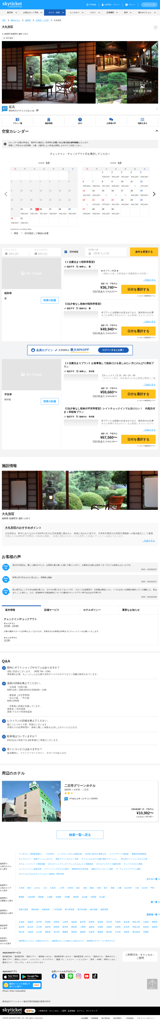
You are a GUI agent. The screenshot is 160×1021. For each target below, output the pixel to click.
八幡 (119, 888)
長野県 (155, 922)
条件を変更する (144, 251)
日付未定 (74, 251)
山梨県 (146, 922)
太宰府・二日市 (42, 20)
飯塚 (92, 888)
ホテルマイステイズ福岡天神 (108, 864)
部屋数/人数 (93, 250)
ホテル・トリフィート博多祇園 (32, 864)
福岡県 (28, 20)
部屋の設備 (49, 300)
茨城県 (100, 922)
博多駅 (41, 897)
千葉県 (118, 922)
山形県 (65, 922)
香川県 (56, 932)
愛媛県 (65, 932)
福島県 (74, 922)
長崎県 (100, 932)
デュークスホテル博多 (133, 864)
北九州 (145, 888)
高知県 (74, 932)
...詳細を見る (149, 280)
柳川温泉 (94, 909)
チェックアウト (41, 250)
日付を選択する (138, 289)
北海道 (21, 922)
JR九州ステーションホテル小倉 (134, 859)
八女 (45, 888)
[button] (142, 88)
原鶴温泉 (45, 909)
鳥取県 (146, 927)
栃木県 (83, 922)
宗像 (112, 888)
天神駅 (67, 897)
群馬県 (91, 922)
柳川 (29, 888)
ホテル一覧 (152, 879)
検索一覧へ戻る (80, 834)
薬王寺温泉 (82, 909)
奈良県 (126, 927)
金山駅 (85, 897)
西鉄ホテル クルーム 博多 (102, 869)
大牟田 (21, 888)
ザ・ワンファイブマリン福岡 (128, 869)
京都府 (100, 927)
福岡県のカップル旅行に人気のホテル (68, 941)
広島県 (30, 932)
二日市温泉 (57, 909)
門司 (152, 888)
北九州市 (128, 888)
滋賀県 (91, 927)
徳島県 (48, 932)
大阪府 (109, 927)
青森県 (30, 922)
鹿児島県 (136, 932)
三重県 (83, 927)
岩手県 (39, 922)
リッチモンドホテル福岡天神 (70, 854)
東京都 (126, 922)
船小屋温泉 (69, 909)
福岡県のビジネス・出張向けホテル (34, 941)
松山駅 (102, 897)
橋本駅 (76, 897)
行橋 (99, 888)
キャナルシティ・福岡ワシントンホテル (35, 859)
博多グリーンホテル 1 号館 (67, 859)
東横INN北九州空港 (80, 869)
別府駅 (93, 897)
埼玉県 (109, 922)
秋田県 (56, 922)
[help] (37, 110)
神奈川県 (136, 922)
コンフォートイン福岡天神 (30, 869)
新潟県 (21, 927)
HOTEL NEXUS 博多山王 (95, 854)
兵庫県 (118, 927)
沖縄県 (146, 932)
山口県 (39, 932)
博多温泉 (35, 909)
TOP (4, 20)
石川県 (39, 927)
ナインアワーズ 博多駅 (119, 854)
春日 (78, 888)
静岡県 (56, 927)
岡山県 (21, 932)
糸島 (85, 888)
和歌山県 (136, 927)
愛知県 (74, 927)
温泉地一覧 (152, 914)
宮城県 (48, 922)
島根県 (155, 927)
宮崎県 (126, 932)
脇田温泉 (104, 909)
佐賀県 (91, 932)
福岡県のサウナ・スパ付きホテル (101, 941)
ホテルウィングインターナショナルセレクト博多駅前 (70, 864)
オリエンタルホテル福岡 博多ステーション (99, 859)
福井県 (48, 927)
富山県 (30, 927)
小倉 (137, 888)
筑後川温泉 (23, 909)
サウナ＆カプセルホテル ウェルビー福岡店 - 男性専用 (41, 874)
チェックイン (10, 250)
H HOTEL (50, 854)
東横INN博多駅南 (139, 854)
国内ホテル (15, 20)
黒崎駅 (21, 897)
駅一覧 (154, 902)
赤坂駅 (58, 897)
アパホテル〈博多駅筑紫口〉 (31, 854)
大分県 (118, 932)
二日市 (61, 888)
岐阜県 (65, 927)
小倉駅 (49, 897)
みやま (37, 888)
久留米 (53, 888)
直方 (106, 888)
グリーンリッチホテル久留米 (56, 869)
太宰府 (70, 888)
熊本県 (109, 932)
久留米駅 (31, 897)
